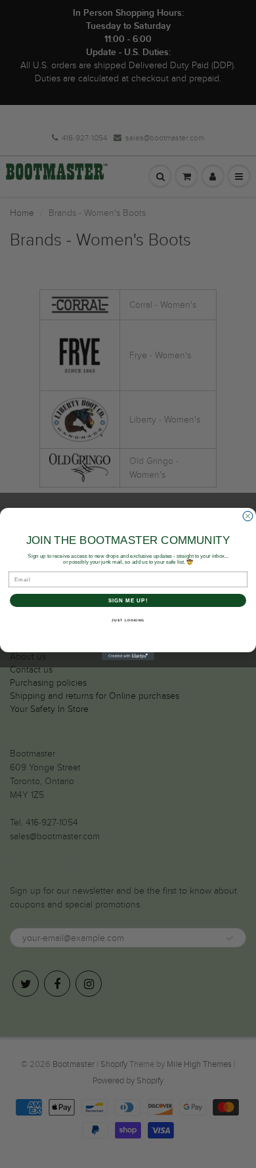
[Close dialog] (248, 516)
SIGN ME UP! (128, 601)
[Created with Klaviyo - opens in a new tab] (128, 656)
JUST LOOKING (128, 620)
